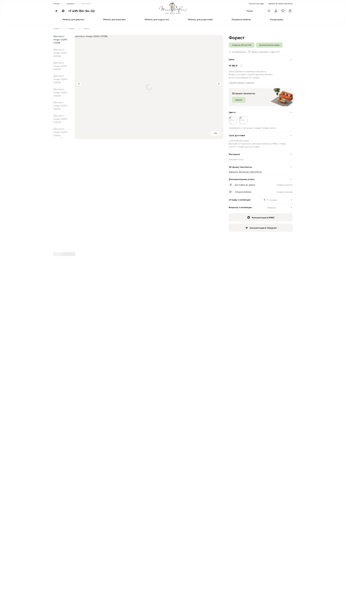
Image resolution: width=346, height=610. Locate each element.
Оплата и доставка (256, 3)
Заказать (238, 100)
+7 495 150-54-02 (81, 10)
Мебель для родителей (200, 19)
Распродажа (276, 19)
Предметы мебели (241, 19)
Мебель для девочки (73, 19)
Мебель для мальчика (114, 19)
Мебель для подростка (157, 19)
